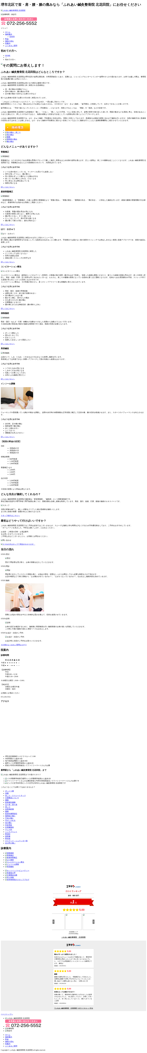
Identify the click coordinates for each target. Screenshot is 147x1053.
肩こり (7, 807)
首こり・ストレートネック (15, 795)
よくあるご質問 (11, 1046)
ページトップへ (7, 1014)
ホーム (7, 1035)
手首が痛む (9, 818)
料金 (7, 1039)
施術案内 (8, 1037)
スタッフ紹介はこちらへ (10, 515)
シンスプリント (11, 832)
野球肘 (7, 834)
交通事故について (12, 798)
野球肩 (7, 838)
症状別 (12, 37)
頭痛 (7, 793)
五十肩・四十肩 (11, 805)
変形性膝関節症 (11, 814)
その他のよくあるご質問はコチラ (14, 645)
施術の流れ (9, 1041)
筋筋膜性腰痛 (10, 802)
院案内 (7, 1044)
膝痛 (7, 811)
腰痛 (7, 800)
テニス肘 (8, 829)
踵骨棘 (7, 836)
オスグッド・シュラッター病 (16, 841)
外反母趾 (8, 825)
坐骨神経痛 (9, 809)
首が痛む (8, 823)
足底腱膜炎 (9, 827)
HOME (7, 55)
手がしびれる (10, 820)
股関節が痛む (10, 816)
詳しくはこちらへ (8, 187)
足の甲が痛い (10, 843)
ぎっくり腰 (9, 791)
